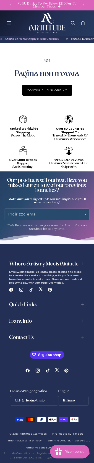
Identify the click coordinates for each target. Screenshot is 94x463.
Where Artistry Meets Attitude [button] (43, 264)
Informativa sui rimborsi (68, 433)
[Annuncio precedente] (10, 5)
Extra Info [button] (20, 321)
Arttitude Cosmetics (33, 433)
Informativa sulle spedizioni (41, 447)
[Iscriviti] (84, 214)
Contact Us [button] (21, 337)
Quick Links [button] (23, 305)
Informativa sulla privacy (25, 440)
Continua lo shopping (47, 90)
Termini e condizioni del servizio (68, 440)
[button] (9, 23)
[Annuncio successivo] (84, 5)
